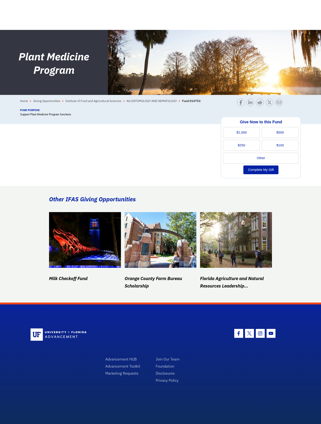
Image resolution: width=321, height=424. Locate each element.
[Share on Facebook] (242, 103)
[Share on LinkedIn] (251, 103)
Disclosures (165, 373)
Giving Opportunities (46, 101)
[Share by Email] (280, 103)
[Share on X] (270, 103)
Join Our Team (168, 359)
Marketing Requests (121, 373)
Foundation (165, 366)
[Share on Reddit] (260, 103)
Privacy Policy (167, 380)
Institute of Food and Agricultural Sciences (93, 101)
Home (24, 101)
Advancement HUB (121, 359)
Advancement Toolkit (122, 366)
